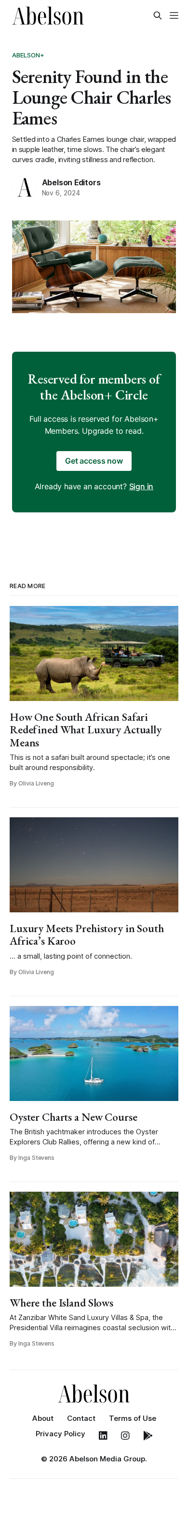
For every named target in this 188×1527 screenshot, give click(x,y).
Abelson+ (28, 55)
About (43, 1418)
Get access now (94, 461)
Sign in (141, 486)
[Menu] (174, 15)
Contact (81, 1418)
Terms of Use (132, 1418)
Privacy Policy (60, 1433)
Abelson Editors (71, 182)
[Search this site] (157, 15)
